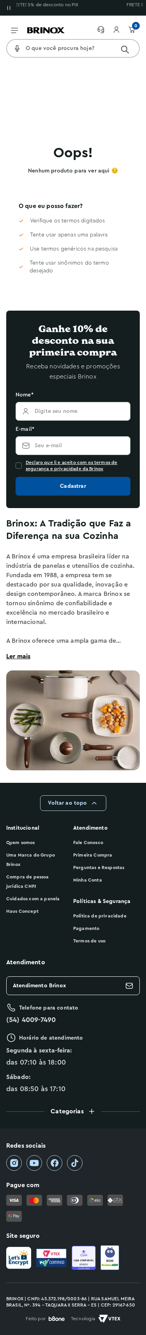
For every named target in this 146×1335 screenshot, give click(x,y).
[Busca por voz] (17, 48)
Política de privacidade (100, 916)
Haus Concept (22, 911)
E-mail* (25, 429)
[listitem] (14, 1163)
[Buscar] (125, 49)
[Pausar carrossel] (8, 7)
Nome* (24, 395)
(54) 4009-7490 (31, 1019)
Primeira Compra (92, 855)
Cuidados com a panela (33, 898)
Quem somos (20, 842)
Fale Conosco (88, 842)
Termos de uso (89, 941)
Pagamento (86, 928)
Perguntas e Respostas (98, 867)
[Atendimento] (105, 29)
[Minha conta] (120, 29)
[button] (73, 1111)
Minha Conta (87, 880)
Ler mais (18, 656)
